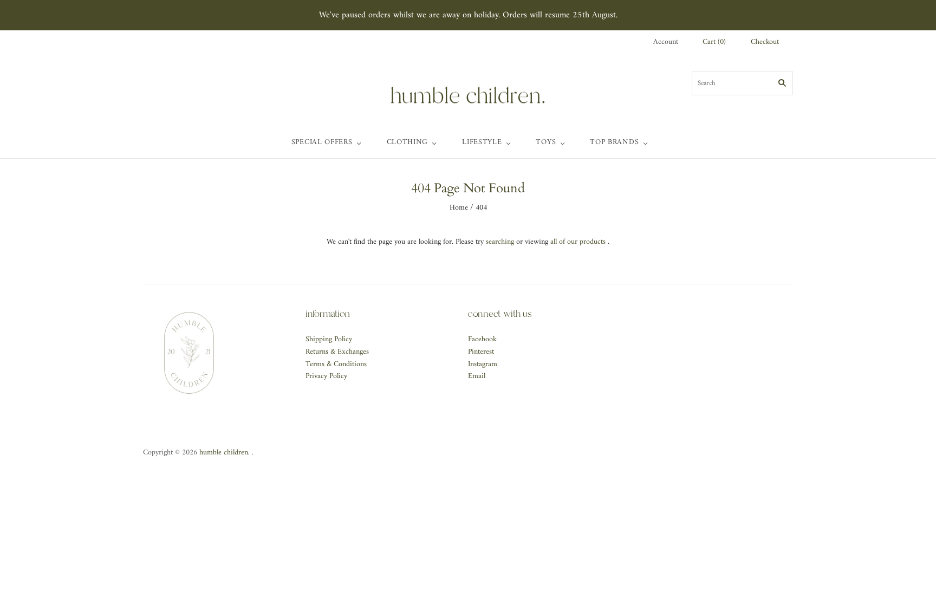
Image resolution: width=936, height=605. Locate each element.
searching (500, 242)
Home (459, 207)
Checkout (765, 42)
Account (665, 42)
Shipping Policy (329, 339)
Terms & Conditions (336, 364)
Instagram (482, 364)
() (714, 42)
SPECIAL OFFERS (322, 142)
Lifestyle (482, 142)
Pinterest (481, 352)
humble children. (224, 452)
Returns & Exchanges (337, 352)
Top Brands (614, 142)
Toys (546, 142)
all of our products (578, 242)
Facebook (482, 339)
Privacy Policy (326, 376)
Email (476, 376)
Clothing (407, 142)
